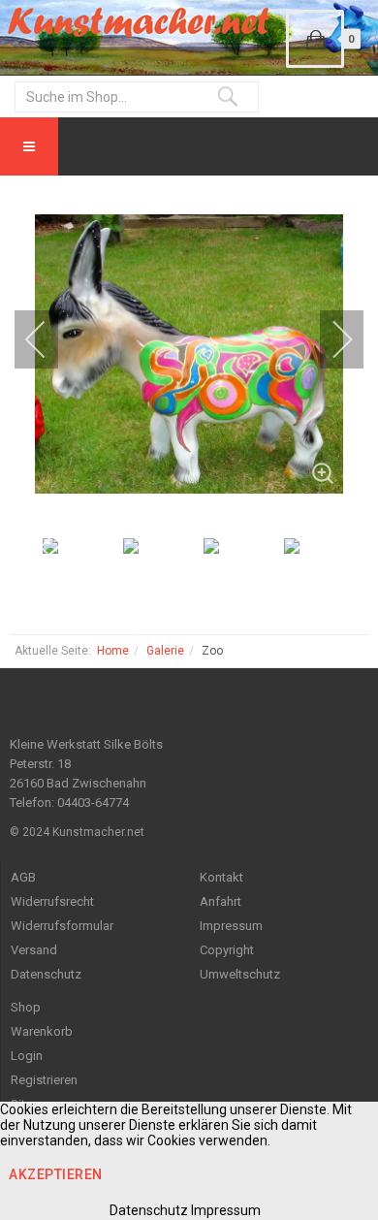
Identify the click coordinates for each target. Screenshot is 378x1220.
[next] (329, 339)
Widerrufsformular (62, 925)
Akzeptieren (56, 1174)
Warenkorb (42, 1031)
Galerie (165, 651)
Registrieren (44, 1080)
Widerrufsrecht (52, 901)
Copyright (227, 950)
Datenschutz (46, 974)
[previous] (48, 339)
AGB (23, 877)
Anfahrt (220, 901)
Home (113, 651)
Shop (26, 1007)
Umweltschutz (240, 974)
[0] (315, 39)
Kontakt (221, 877)
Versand (34, 950)
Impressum (231, 925)
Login (27, 1055)
